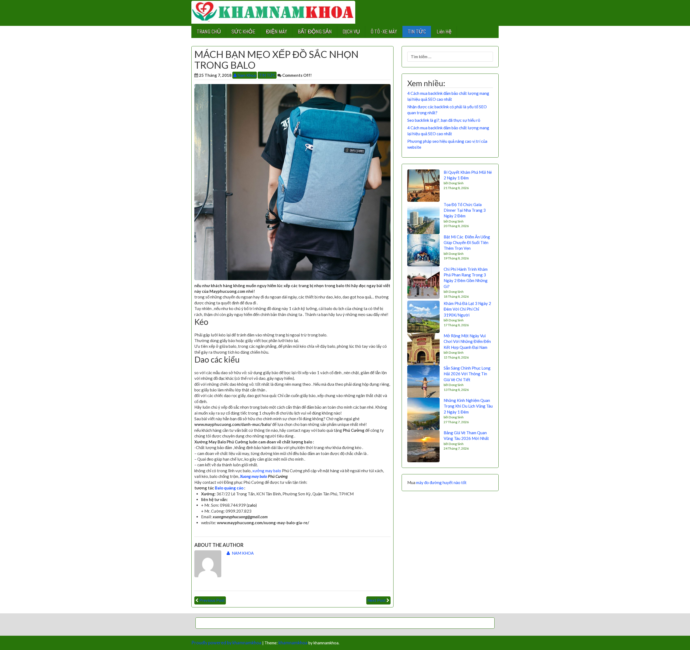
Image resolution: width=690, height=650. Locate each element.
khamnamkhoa (293, 642)
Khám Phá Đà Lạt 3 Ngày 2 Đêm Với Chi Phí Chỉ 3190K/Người (467, 309)
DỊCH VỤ (351, 31)
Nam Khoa (246, 75)
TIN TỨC (417, 31)
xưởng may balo (266, 470)
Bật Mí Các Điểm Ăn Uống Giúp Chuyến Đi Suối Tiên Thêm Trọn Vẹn (467, 242)
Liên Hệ (444, 31)
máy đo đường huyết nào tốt (441, 482)
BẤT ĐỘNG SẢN (315, 31)
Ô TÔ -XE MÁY (384, 31)
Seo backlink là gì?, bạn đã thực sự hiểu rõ (443, 120)
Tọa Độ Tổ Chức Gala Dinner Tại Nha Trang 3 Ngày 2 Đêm (465, 210)
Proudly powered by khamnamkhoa (226, 642)
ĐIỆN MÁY (276, 31)
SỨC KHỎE (243, 31)
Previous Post (212, 600)
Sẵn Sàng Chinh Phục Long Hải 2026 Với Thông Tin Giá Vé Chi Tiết (467, 374)
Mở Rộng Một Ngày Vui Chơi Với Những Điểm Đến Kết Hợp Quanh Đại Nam (467, 341)
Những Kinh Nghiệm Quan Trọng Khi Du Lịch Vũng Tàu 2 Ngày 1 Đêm (468, 406)
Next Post (376, 600)
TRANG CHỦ (209, 31)
